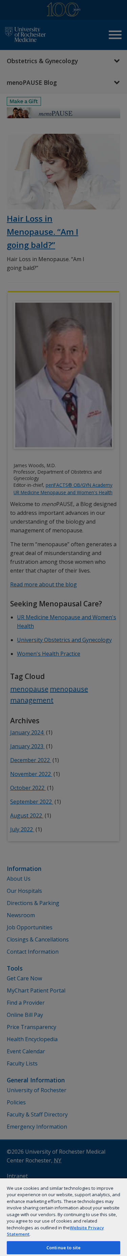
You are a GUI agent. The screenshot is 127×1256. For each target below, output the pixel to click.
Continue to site (63, 1248)
